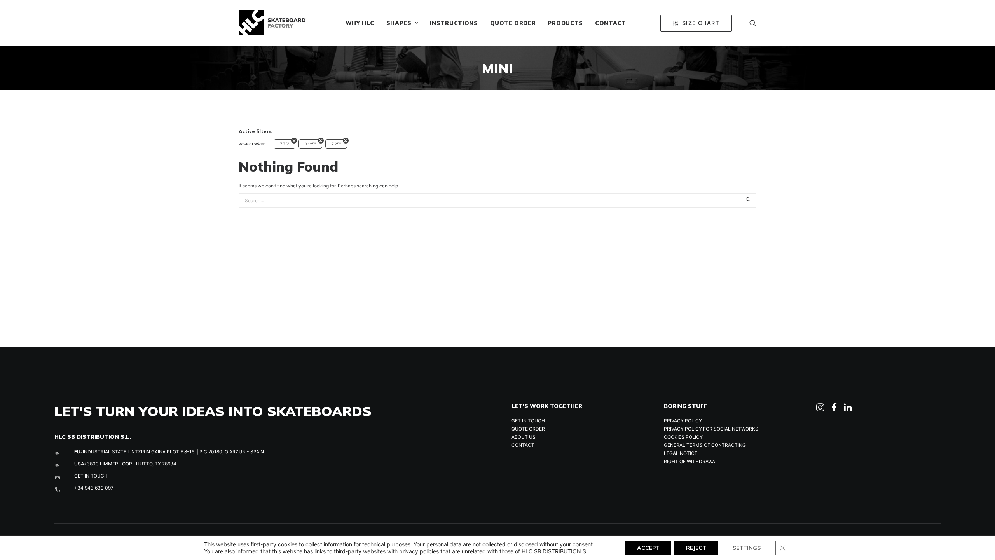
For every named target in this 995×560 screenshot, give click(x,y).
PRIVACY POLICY (683, 421)
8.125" (310, 144)
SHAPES (399, 22)
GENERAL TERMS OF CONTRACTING (705, 445)
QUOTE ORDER (513, 22)
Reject (696, 547)
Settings (747, 547)
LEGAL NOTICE (680, 453)
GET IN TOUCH (91, 476)
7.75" (284, 144)
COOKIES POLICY (683, 437)
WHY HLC (360, 22)
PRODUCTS (565, 22)
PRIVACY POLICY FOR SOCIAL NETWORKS (711, 429)
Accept (648, 547)
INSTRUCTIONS (454, 22)
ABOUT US (523, 437)
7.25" (336, 144)
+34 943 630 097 (93, 488)
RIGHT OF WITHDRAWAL (691, 461)
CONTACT (610, 22)
